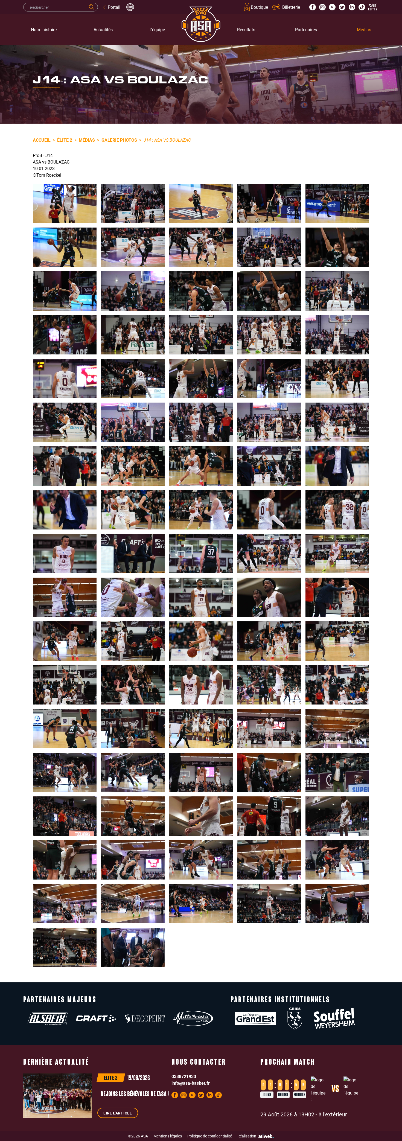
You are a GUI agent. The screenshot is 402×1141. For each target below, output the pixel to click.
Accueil (42, 140)
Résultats (246, 29)
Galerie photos (119, 140)
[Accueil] (201, 29)
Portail (114, 7)
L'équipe (157, 29)
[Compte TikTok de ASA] (362, 7)
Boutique (259, 7)
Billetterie (291, 7)
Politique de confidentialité (209, 1136)
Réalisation (246, 1136)
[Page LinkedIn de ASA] (352, 7)
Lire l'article (117, 1113)
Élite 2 (64, 140)
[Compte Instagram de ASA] (322, 7)
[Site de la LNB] (130, 7)
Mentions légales (167, 1136)
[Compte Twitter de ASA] (342, 7)
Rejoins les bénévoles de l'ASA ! (135, 1094)
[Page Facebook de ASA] (312, 7)
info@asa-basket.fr (190, 1083)
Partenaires (306, 29)
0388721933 (183, 1076)
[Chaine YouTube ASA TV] (332, 7)
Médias (364, 29)
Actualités (103, 29)
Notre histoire (44, 29)
